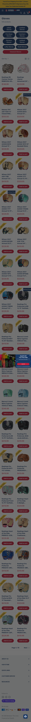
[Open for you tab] (25, 716)
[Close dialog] (30, 355)
